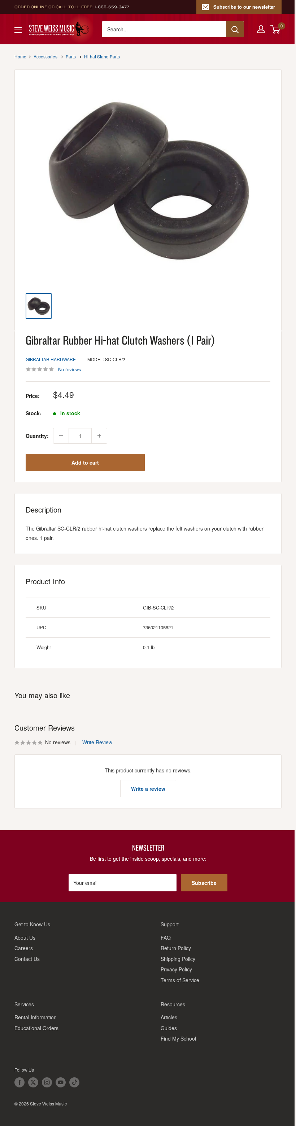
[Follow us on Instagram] (47, 1082)
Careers (23, 948)
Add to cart (85, 462)
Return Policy (176, 948)
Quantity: (37, 435)
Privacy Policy (176, 969)
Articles (169, 1017)
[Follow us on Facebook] (19, 1082)
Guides (169, 1028)
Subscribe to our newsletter (244, 6)
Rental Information (35, 1017)
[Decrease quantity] (61, 435)
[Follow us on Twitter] (33, 1082)
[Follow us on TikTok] (74, 1082)
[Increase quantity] (99, 435)
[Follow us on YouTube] (61, 1082)
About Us (24, 937)
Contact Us (27, 958)
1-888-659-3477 (112, 6)
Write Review (97, 742)
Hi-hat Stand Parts (102, 56)
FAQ (166, 937)
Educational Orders (36, 1028)
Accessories (45, 56)
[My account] (261, 29)
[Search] (235, 29)
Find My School (178, 1038)
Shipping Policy (178, 958)
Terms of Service (180, 980)
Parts (71, 56)
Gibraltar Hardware (51, 359)
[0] (275, 29)
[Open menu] (18, 30)
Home (20, 56)
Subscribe (204, 882)
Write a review (148, 788)
